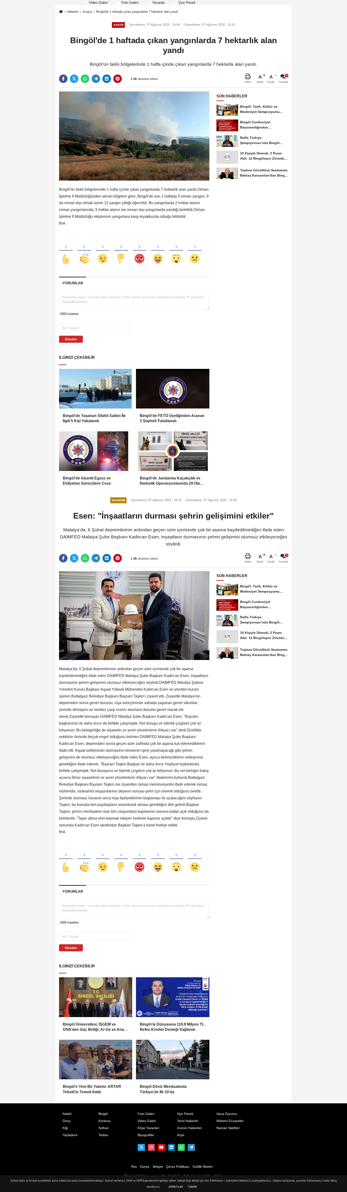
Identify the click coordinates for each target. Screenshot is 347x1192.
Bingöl (103, 1114)
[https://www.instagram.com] (151, 1147)
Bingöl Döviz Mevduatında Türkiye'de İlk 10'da (163, 1089)
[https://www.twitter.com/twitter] (141, 1147)
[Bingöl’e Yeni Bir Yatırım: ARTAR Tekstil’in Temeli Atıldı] (95, 1059)
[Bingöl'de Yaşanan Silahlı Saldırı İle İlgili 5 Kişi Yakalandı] (95, 388)
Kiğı (65, 1128)
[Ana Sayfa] (61, 12)
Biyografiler (146, 1135)
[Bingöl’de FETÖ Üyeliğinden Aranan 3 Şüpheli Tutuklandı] (172, 388)
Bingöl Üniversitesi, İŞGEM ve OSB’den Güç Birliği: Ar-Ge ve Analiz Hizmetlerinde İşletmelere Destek (95, 1027)
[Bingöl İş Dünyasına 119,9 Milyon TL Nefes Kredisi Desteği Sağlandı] (172, 997)
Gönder (71, 339)
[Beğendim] (66, 250)
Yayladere (70, 1135)
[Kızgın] (139, 250)
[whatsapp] (85, 78)
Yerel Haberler (188, 1121)
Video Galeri (98, 2)
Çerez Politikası (177, 1166)
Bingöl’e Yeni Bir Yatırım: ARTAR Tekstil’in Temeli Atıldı (92, 1089)
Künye (144, 1166)
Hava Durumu (226, 1114)
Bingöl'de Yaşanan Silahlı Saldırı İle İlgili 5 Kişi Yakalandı (94, 418)
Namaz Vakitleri (228, 1128)
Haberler (72, 11)
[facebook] (63, 78)
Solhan (103, 1128)
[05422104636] (181, 1147)
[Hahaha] (158, 250)
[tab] (72, 283)
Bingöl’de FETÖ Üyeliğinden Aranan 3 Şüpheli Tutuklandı (172, 418)
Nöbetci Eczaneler (230, 1121)
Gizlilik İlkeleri (203, 1166)
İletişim (158, 1166)
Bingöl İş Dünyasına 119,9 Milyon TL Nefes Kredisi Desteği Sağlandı (172, 1026)
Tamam (192, 1186)
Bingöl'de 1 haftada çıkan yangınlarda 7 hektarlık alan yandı (137, 11)
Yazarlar (158, 2)
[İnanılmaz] (176, 250)
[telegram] (96, 78)
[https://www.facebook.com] (161, 1147)
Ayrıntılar (176, 1186)
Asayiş (87, 11)
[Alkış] (84, 250)
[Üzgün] (195, 250)
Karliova (104, 1121)
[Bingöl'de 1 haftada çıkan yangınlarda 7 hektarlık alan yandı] (134, 136)
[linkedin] (106, 78)
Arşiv (180, 1135)
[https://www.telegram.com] (191, 1147)
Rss (134, 1166)
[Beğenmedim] (121, 250)
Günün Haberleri (189, 1128)
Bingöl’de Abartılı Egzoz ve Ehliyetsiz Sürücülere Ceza (87, 480)
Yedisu (103, 1135)
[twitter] (74, 78)
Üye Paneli (186, 2)
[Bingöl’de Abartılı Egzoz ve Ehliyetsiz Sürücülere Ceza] (95, 451)
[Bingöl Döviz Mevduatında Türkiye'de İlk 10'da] (172, 1059)
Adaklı (67, 1114)
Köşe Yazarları (148, 1128)
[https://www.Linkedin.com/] (171, 1147)
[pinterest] (117, 78)
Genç (67, 1121)
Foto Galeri (129, 2)
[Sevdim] (103, 250)
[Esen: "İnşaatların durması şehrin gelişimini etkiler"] (134, 615)
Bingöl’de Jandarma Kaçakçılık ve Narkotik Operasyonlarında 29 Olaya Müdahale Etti (172, 481)
